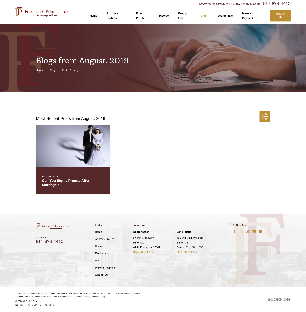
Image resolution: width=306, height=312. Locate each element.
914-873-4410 (277, 4)
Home (98, 231)
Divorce (99, 246)
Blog (97, 260)
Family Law (102, 253)
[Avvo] (248, 231)
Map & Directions (143, 252)
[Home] (42, 12)
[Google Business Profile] (254, 231)
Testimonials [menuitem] (224, 15)
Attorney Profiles (104, 239)
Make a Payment (105, 267)
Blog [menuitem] (204, 15)
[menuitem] (19, 305)
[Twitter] (241, 231)
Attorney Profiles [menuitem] (112, 16)
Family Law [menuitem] (182, 16)
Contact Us (280, 16)
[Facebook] (235, 231)
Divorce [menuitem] (164, 15)
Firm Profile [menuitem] (140, 16)
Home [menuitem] (93, 15)
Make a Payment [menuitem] (247, 16)
